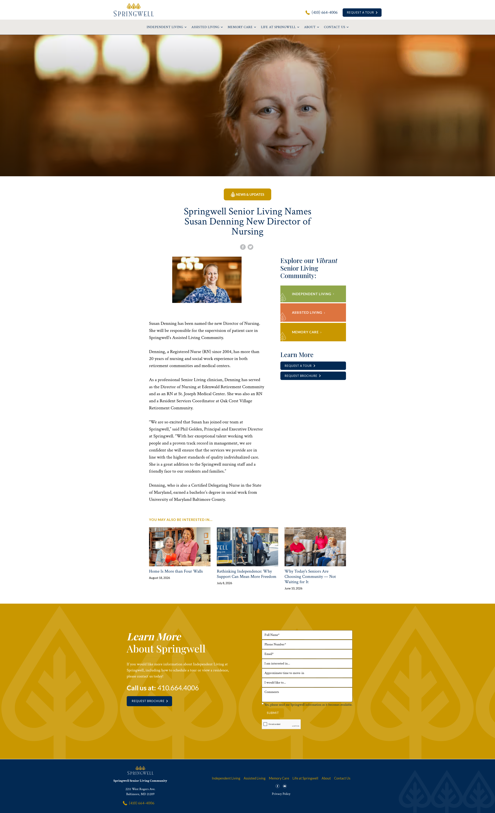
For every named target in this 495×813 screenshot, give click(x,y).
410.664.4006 (178, 688)
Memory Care (279, 778)
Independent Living (226, 778)
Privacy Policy (281, 794)
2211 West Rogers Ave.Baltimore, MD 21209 (140, 791)
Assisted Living (255, 778)
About (326, 778)
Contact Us (342, 778)
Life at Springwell (305, 778)
